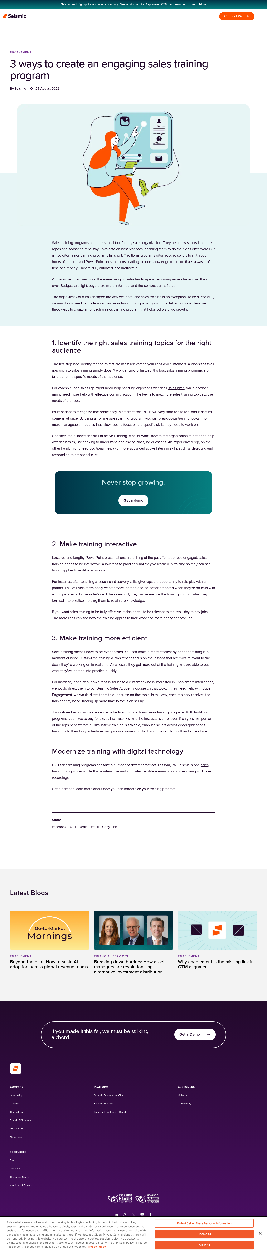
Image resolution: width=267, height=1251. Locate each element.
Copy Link (109, 827)
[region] (133, 1233)
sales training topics (188, 394)
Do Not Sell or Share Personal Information (204, 1223)
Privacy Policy (96, 1246)
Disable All (204, 1234)
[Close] (260, 1233)
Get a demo (61, 789)
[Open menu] (261, 16)
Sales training (62, 652)
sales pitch (176, 388)
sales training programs (130, 303)
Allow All (204, 1244)
